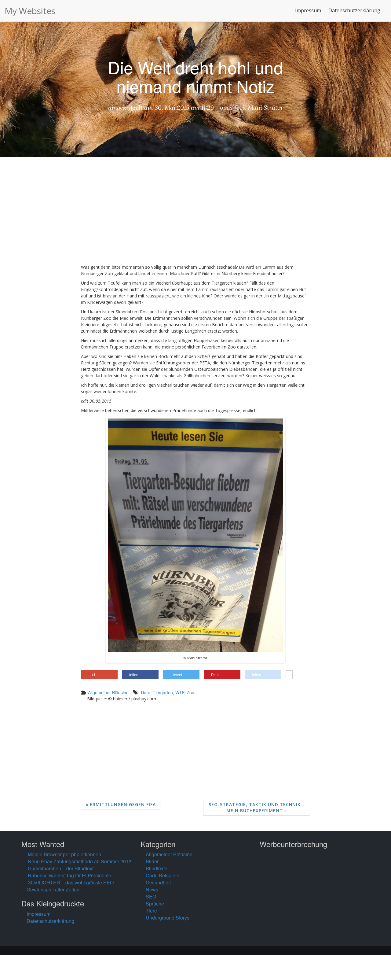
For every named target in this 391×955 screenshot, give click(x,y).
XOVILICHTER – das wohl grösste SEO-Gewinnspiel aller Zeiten (71, 886)
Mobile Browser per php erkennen (64, 854)
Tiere (145, 692)
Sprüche (155, 903)
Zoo (190, 692)
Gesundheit (158, 882)
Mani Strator (265, 107)
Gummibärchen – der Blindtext (60, 868)
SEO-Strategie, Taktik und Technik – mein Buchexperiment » (257, 807)
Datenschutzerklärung (354, 10)
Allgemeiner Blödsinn (108, 692)
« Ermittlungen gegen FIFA (121, 804)
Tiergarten (163, 692)
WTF (179, 692)
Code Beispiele (162, 875)
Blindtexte (156, 868)
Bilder (152, 861)
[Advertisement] (195, 215)
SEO (151, 896)
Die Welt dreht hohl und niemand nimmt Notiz (195, 76)
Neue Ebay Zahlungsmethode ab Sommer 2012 (79, 861)
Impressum (308, 10)
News (152, 889)
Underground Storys (167, 917)
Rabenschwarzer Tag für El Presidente (69, 875)
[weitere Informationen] (289, 675)
